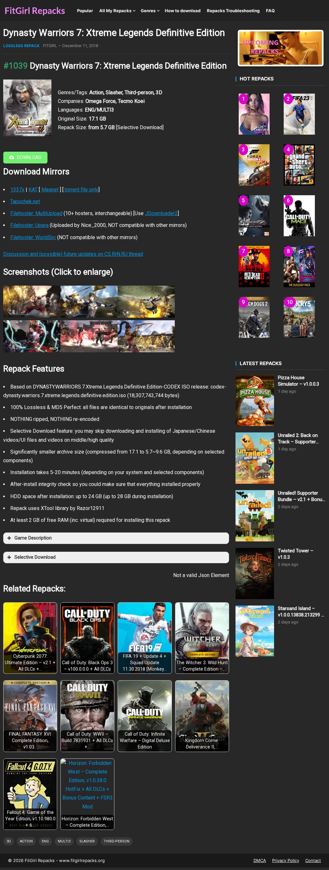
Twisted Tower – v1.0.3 (295, 554)
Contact (313, 860)
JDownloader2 (161, 213)
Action (26, 841)
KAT (33, 190)
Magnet (49, 190)
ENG (45, 841)
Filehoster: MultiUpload (36, 213)
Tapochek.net (25, 201)
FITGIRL (50, 45)
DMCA (259, 860)
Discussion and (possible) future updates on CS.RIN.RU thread (73, 254)
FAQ (270, 10)
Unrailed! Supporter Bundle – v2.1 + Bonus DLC (301, 496)
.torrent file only (81, 190)
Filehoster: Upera (29, 225)
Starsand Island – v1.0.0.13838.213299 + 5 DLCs (301, 612)
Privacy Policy (285, 860)
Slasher (87, 841)
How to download (182, 10)
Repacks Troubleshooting (233, 10)
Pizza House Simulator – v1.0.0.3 (298, 381)
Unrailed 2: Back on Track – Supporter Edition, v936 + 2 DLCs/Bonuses (298, 438)
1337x (17, 190)
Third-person (116, 841)
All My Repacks (115, 10)
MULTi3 (64, 841)
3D (8, 841)
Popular (85, 10)
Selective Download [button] (35, 557)
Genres (148, 10)
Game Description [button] (33, 538)
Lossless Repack (21, 45)
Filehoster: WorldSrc (33, 237)
